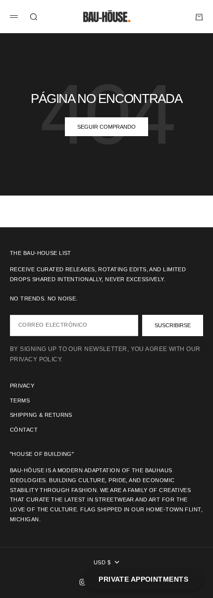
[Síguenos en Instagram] (83, 582)
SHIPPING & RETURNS (41, 415)
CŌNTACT (24, 430)
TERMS (20, 400)
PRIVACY (22, 386)
